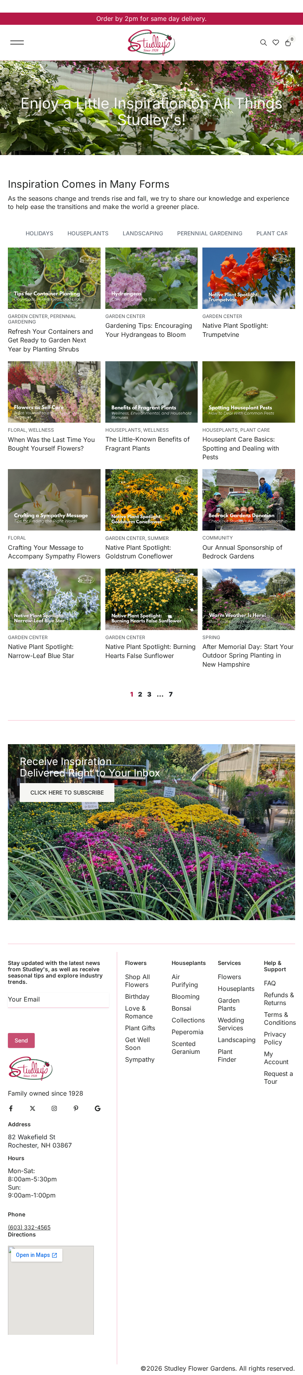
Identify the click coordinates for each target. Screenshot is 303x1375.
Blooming (186, 996)
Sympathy (140, 1059)
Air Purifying (185, 981)
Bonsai (181, 1008)
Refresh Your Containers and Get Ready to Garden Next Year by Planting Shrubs (50, 340)
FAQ (270, 983)
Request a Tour (278, 1077)
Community (217, 538)
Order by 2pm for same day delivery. (151, 18)
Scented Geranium (186, 1047)
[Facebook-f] (11, 1108)
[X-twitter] (33, 1108)
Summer (158, 538)
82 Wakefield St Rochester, (31, 1141)
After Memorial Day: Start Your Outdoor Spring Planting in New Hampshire (248, 655)
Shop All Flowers (137, 981)
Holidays (39, 233)
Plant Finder (227, 1055)
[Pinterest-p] (76, 1108)
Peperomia (187, 1032)
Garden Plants (228, 1004)
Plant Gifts (140, 1028)
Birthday (137, 996)
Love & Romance (139, 1012)
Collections (187, 1020)
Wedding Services (231, 1024)
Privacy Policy (275, 1038)
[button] (17, 42)
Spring (211, 637)
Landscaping (143, 233)
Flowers (229, 977)
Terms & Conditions (279, 1018)
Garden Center (28, 316)
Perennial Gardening (209, 233)
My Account (276, 1058)
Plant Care (273, 233)
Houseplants (87, 233)
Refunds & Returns (279, 999)
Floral (17, 430)
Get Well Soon (137, 1044)
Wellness (41, 430)
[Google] (98, 1108)
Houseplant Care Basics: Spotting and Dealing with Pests (240, 448)
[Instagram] (54, 1108)
